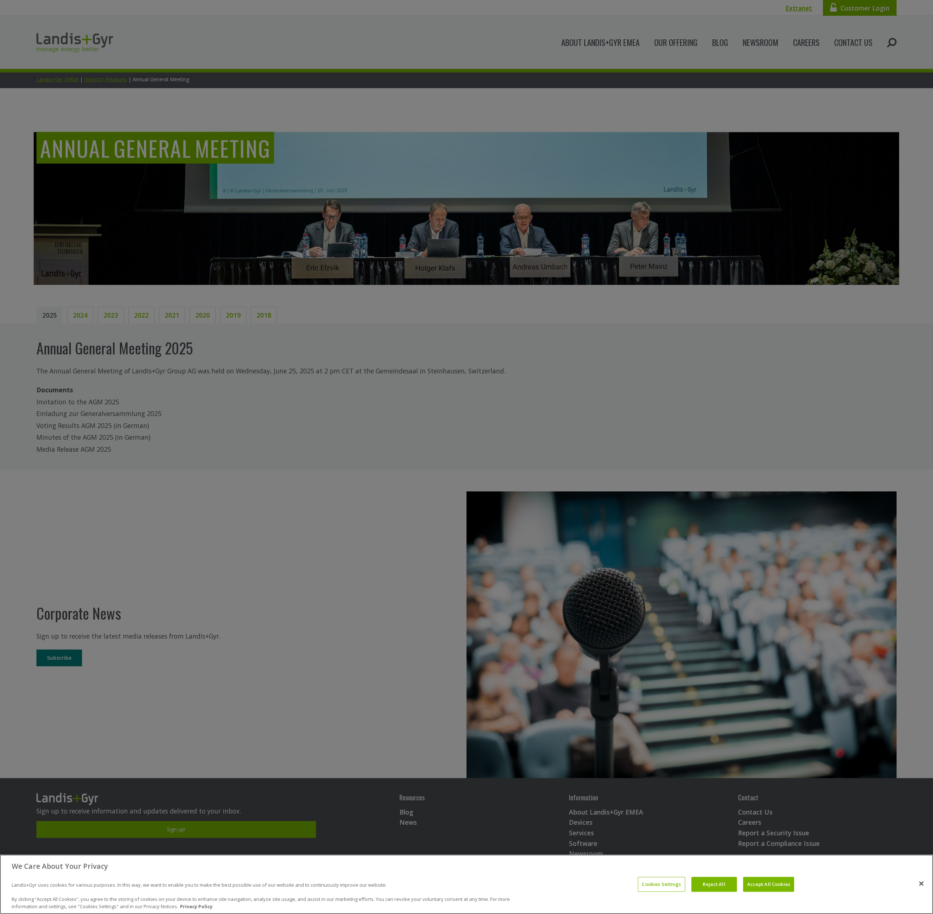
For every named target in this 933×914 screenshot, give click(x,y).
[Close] (921, 883)
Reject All (714, 884)
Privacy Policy (196, 906)
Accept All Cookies (768, 884)
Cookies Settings (661, 884)
